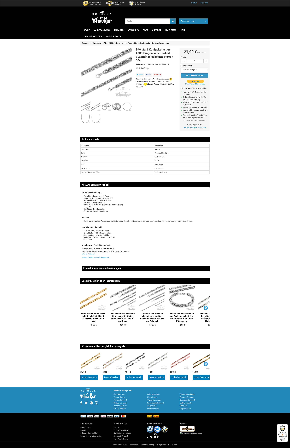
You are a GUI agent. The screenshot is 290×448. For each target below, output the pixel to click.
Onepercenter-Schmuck (155, 403)
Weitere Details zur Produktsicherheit (95, 258)
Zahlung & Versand (121, 436)
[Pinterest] (91, 403)
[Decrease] (183, 61)
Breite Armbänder (153, 394)
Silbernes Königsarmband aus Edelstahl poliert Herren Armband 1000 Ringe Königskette (182, 317)
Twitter (140, 75)
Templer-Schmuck (120, 400)
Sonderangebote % (93, 36)
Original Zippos (185, 409)
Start (87, 30)
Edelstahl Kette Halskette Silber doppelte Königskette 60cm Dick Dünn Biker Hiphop (123, 317)
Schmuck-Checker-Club (89, 433)
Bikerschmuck (152, 397)
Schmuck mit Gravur (187, 394)
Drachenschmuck (120, 406)
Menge (183, 57)
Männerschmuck (102, 30)
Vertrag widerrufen (162, 445)
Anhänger (119, 30)
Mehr (183, 30)
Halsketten (170, 30)
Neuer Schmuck (113, 36)
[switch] (282, 439)
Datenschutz (133, 445)
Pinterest (158, 75)
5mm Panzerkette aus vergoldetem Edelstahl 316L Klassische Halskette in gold (93, 317)
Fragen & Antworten (121, 430)
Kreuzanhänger (119, 394)
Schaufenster (85, 427)
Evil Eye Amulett (120, 409)
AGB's (125, 445)
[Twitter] (86, 403)
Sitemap (174, 445)
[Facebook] (81, 403)
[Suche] (173, 21)
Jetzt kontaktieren (88, 254)
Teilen (149, 75)
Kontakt (194, 3)
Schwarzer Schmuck (187, 400)
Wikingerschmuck (120, 403)
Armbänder (133, 30)
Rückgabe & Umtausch (122, 433)
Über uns (83, 430)
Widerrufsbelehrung (146, 445)
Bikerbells (183, 406)
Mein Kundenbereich (121, 439)
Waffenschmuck (153, 409)
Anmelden (204, 3)
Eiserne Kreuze (119, 397)
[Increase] (205, 61)
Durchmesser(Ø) (187, 66)
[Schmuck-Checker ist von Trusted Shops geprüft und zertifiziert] (164, 429)
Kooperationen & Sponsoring (91, 436)
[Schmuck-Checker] (102, 17)
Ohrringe (156, 30)
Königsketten (151, 406)
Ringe (145, 30)
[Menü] (286, 425)
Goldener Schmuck (187, 397)
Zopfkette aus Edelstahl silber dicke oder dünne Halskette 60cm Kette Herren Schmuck (152, 317)
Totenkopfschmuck (154, 400)
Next (205, 307)
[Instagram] (96, 403)
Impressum (117, 445)
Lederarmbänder (186, 403)
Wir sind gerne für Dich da (196, 127)
